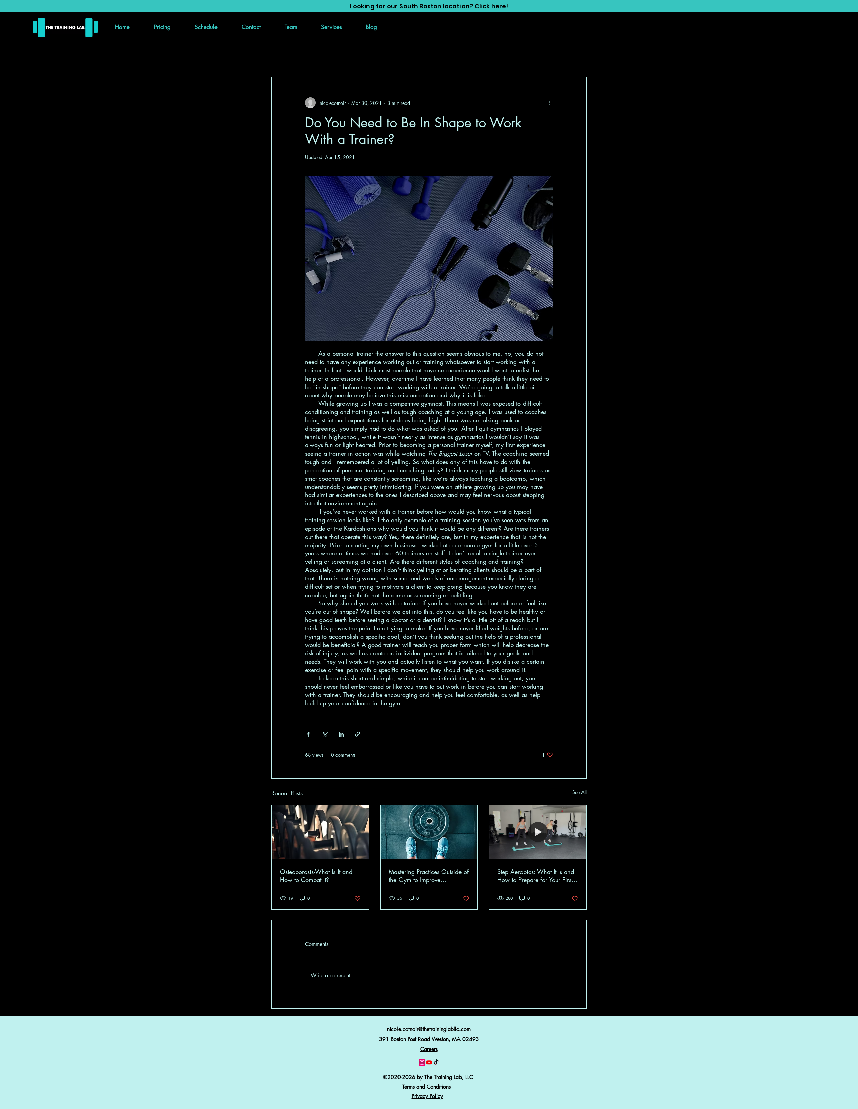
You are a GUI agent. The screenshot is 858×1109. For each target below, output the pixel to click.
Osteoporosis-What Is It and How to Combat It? (316, 876)
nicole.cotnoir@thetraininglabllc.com (429, 1029)
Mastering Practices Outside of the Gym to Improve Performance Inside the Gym (429, 876)
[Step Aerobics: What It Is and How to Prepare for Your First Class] (537, 832)
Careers (429, 1049)
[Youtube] (429, 1062)
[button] (331, 27)
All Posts (282, 57)
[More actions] (549, 103)
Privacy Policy (427, 1096)
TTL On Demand (327, 57)
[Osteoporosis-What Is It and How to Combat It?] (320, 832)
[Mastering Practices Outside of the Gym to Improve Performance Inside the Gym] (429, 832)
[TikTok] (436, 1062)
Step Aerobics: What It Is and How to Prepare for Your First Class (535, 876)
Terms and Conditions (426, 1086)
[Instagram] (422, 1062)
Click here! (491, 6)
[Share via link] (357, 734)
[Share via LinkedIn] (341, 734)
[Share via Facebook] (308, 734)
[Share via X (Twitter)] (324, 734)
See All (579, 792)
